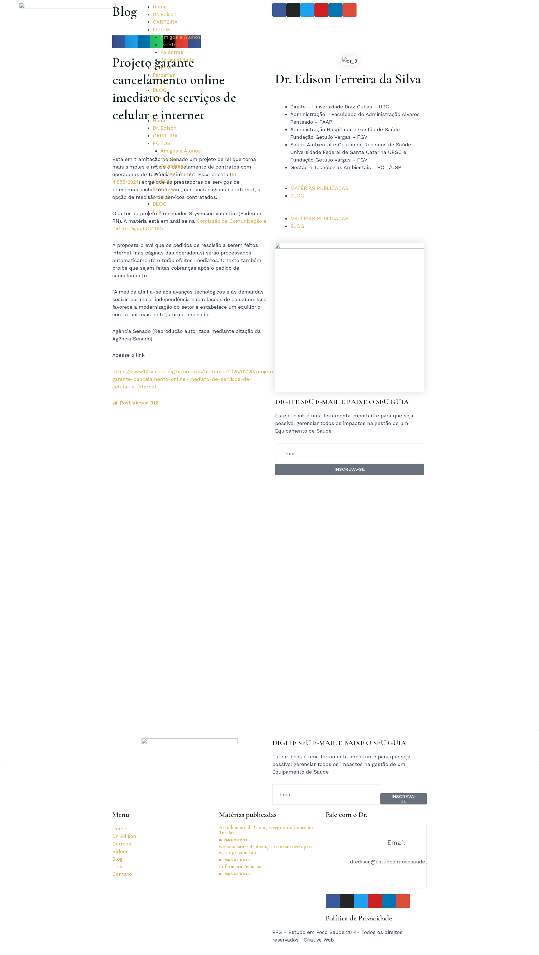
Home (160, 7)
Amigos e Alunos (180, 37)
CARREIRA (165, 22)
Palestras (171, 52)
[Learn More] (269, 746)
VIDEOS (162, 67)
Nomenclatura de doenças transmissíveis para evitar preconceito (266, 849)
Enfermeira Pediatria (240, 866)
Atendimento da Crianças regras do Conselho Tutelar (266, 830)
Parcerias (164, 75)
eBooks (161, 82)
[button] (202, 113)
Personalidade (177, 60)
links (158, 98)
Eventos (169, 44)
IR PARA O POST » (234, 840)
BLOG (160, 90)
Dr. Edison (165, 14)
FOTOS (161, 29)
